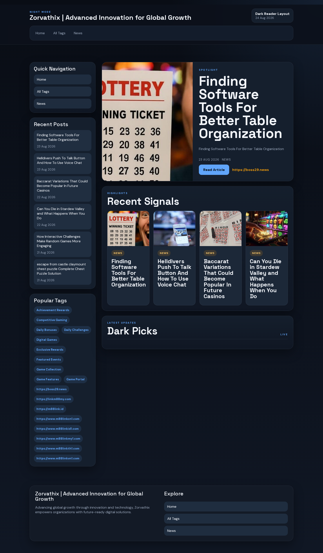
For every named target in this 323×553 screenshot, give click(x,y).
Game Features (47, 379)
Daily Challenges (76, 330)
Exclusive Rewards (49, 350)
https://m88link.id (50, 409)
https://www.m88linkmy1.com (58, 439)
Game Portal (75, 379)
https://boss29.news (51, 389)
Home (40, 33)
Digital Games (46, 340)
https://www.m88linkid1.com (57, 429)
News (78, 33)
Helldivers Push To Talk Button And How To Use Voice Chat (174, 272)
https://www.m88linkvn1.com (57, 458)
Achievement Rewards (52, 310)
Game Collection (48, 369)
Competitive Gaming (51, 320)
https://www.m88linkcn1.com (57, 419)
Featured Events (48, 359)
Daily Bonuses (46, 330)
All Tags (59, 33)
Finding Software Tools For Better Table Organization (128, 272)
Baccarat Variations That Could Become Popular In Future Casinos (218, 278)
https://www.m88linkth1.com (57, 448)
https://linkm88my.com (53, 399)
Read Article (214, 169)
